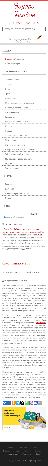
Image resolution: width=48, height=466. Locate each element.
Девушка (9, 126)
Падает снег (10, 98)
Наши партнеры (12, 63)
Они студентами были (15, 144)
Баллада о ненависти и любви (18, 121)
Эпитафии (26, 454)
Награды (6, 450)
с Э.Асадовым (14, 58)
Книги (17, 450)
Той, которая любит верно (17, 154)
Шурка (8, 198)
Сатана (8, 88)
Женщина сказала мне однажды (19, 102)
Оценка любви (12, 168)
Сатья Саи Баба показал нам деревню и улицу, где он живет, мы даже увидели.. (20, 230)
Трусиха (9, 93)
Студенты (9, 84)
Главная (10, 447)
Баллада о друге (12, 116)
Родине (8, 163)
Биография (22, 447)
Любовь (8, 130)
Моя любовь (10, 140)
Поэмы (38, 450)
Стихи (27, 450)
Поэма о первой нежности (17, 193)
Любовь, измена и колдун (16, 107)
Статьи (34, 447)
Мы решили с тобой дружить (18, 158)
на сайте (9, 217)
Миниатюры (12, 454)
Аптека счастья (12, 112)
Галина (8, 184)
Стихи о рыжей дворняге (16, 135)
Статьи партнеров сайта (16, 263)
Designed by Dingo (34, 460)
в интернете (19, 217)
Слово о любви (12, 79)
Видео (38, 454)
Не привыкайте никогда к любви (20, 149)
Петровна (9, 188)
